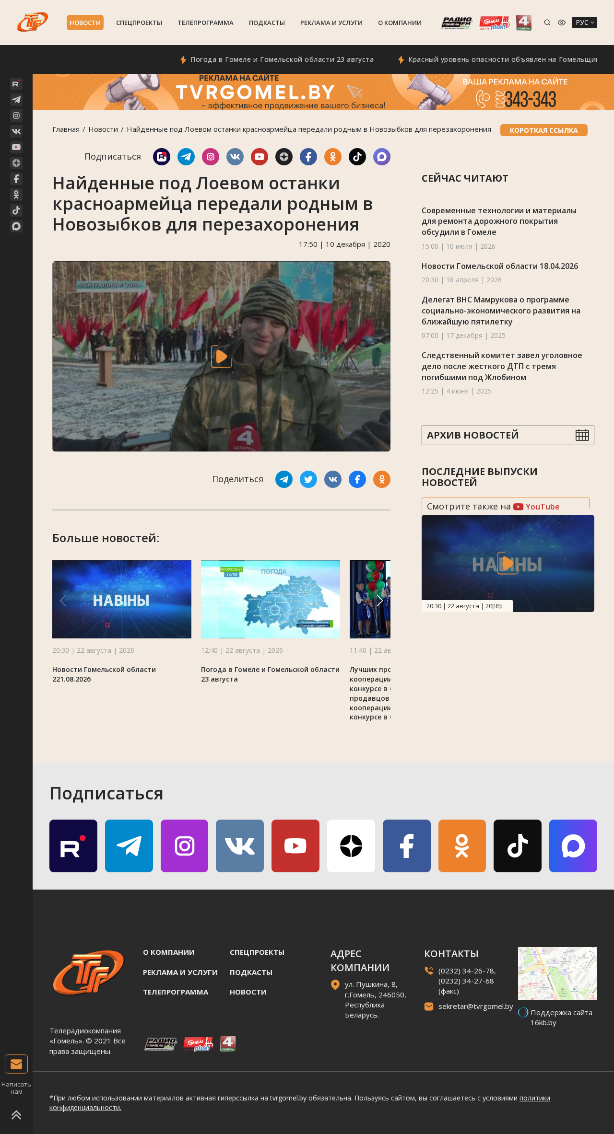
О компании (400, 22)
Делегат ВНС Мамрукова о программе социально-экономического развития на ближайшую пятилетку (501, 310)
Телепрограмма (205, 22)
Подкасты (267, 22)
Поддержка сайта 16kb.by (561, 1017)
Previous (493, 606)
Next (499, 606)
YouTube (542, 506)
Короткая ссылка (544, 130)
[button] (380, 600)
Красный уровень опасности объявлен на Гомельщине (480, 59)
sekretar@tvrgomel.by (475, 1006)
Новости (85, 22)
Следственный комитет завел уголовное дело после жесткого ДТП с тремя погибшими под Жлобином (502, 366)
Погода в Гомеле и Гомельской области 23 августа (255, 59)
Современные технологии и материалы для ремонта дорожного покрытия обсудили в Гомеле (499, 221)
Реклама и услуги (331, 22)
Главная (66, 129)
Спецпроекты (139, 22)
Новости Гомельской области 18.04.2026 (500, 266)
